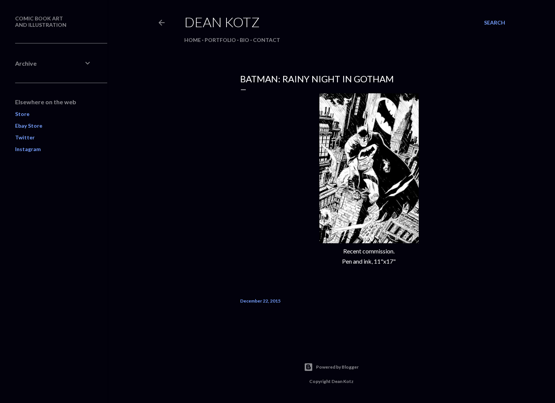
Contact (266, 40)
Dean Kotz (222, 22)
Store (22, 114)
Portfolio (220, 40)
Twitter (25, 137)
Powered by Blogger (337, 367)
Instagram (28, 149)
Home (192, 40)
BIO (244, 40)
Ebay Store (28, 125)
